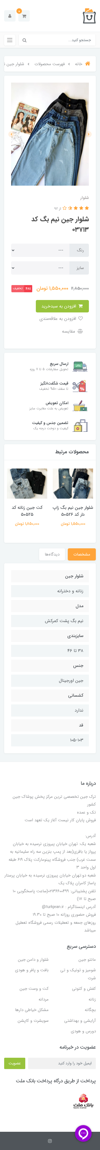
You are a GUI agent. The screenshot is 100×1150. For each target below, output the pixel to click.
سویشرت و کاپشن (33, 1020)
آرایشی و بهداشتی (80, 1020)
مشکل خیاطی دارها (32, 1010)
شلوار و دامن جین (33, 959)
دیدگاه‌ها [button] (52, 554)
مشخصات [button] (81, 554)
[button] (24, 16)
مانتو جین (87, 959)
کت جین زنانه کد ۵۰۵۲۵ (27, 511)
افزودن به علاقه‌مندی (58, 318)
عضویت (15, 1063)
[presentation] (89, 134)
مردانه (44, 999)
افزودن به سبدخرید (59, 306)
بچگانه (90, 1010)
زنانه (92, 999)
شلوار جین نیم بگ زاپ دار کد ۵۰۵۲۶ (73, 511)
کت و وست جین (34, 988)
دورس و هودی (83, 1031)
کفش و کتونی (84, 988)
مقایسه (69, 331)
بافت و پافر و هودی (32, 970)
